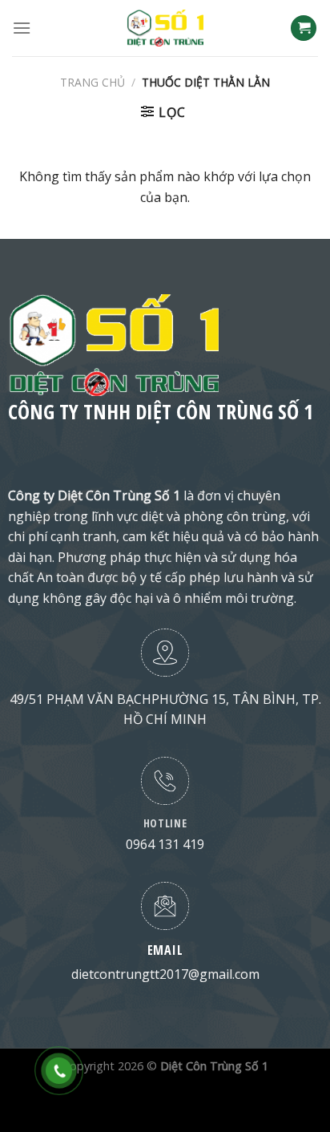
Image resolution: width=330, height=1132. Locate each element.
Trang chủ (92, 82)
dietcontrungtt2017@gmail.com (165, 974)
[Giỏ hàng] (303, 28)
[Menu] (21, 27)
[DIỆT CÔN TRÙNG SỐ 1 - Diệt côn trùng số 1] (165, 28)
